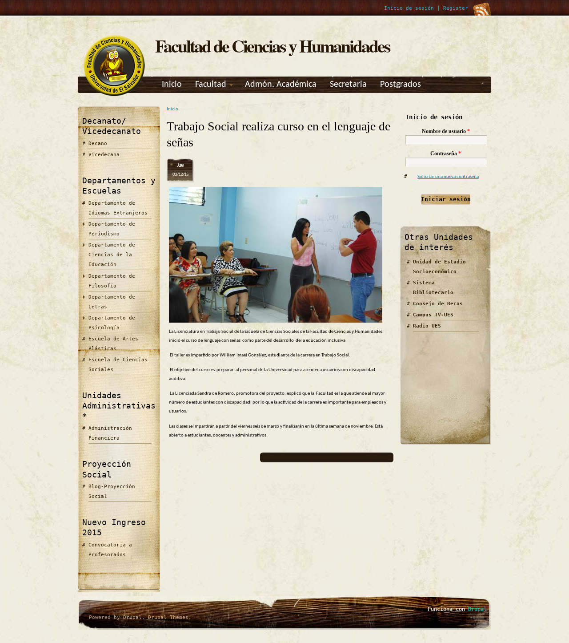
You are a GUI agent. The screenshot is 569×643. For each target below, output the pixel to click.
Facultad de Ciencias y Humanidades (272, 45)
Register (455, 8)
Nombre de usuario (446, 131)
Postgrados (400, 84)
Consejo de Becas (438, 304)
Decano (97, 143)
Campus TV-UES (433, 315)
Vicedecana (104, 155)
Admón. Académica (281, 84)
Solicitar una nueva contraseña (448, 176)
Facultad (210, 84)
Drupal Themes (168, 617)
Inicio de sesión (409, 8)
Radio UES (427, 326)
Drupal (132, 617)
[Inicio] (114, 96)
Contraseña (445, 153)
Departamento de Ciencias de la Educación (111, 254)
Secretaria (348, 84)
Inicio (172, 84)
